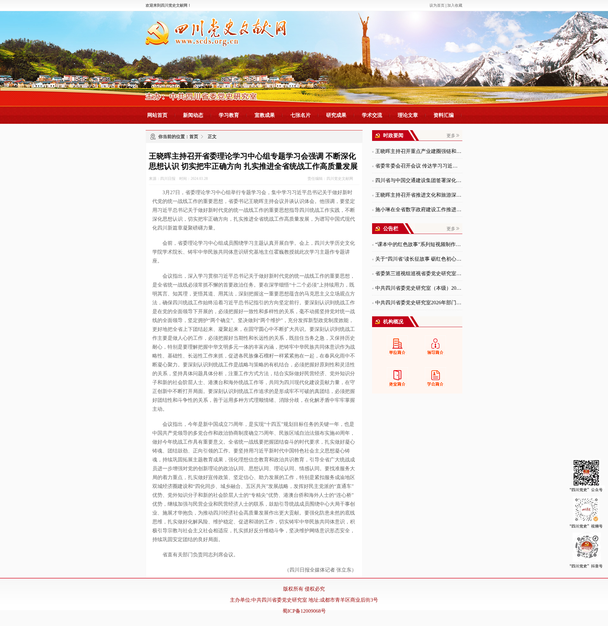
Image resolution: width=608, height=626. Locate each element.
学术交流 (372, 115)
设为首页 (437, 5)
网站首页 (157, 115)
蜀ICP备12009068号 (304, 611)
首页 (193, 136)
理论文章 (408, 115)
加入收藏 (454, 5)
